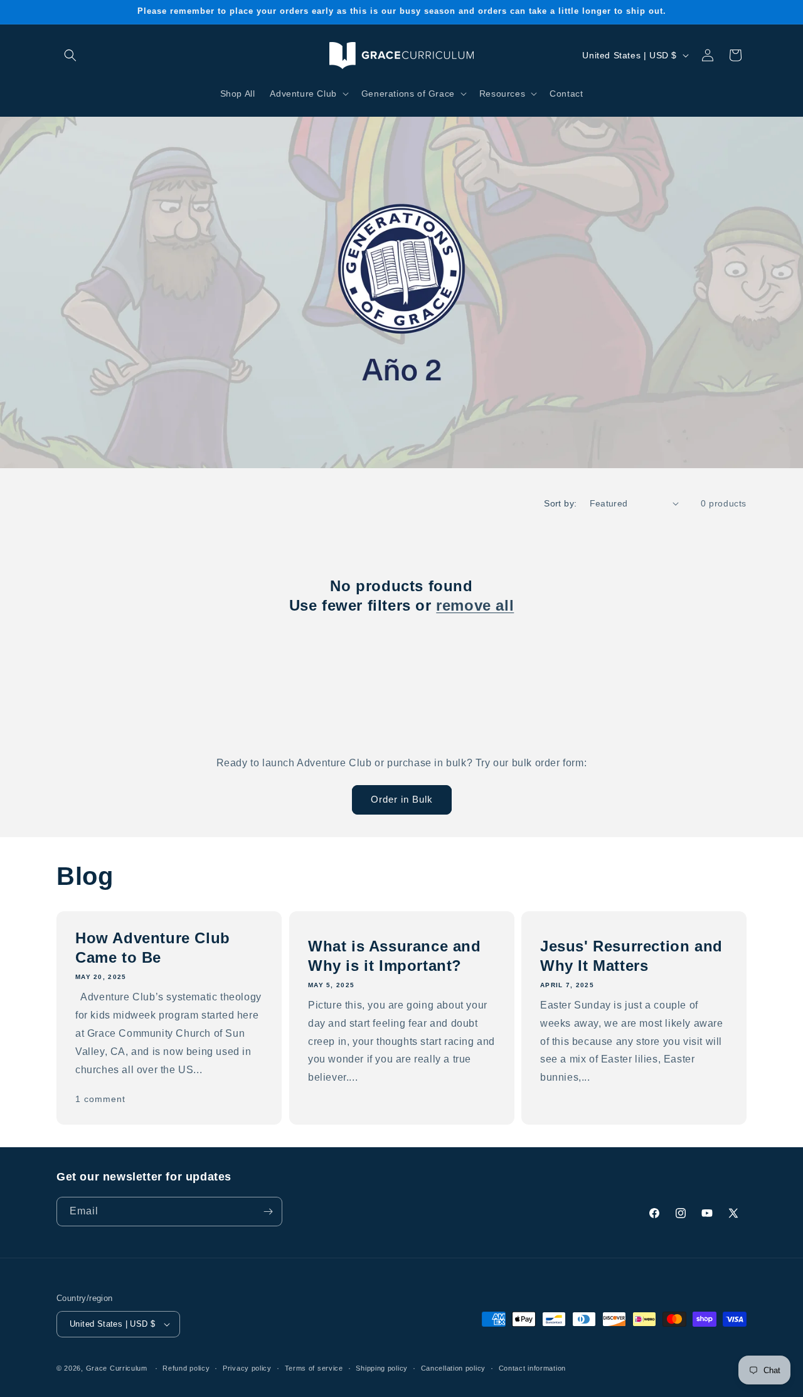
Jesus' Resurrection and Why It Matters (631, 955)
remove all (475, 605)
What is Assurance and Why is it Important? (394, 955)
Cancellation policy (453, 1367)
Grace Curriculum (116, 1368)
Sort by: (560, 503)
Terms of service (314, 1367)
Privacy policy (247, 1367)
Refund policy (186, 1367)
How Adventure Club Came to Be (152, 947)
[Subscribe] (268, 1211)
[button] (70, 55)
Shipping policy (382, 1367)
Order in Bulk (402, 799)
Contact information (532, 1367)
